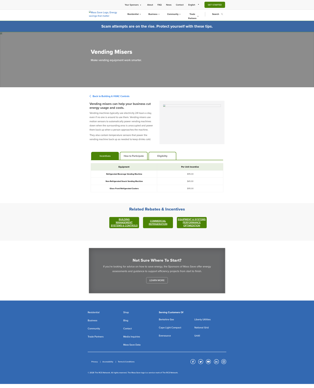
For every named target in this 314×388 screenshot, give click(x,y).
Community (172, 14)
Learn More (157, 280)
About (150, 4)
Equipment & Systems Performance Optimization (192, 222)
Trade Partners (192, 16)
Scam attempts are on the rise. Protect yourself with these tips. (157, 26)
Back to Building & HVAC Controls (111, 96)
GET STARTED (215, 4)
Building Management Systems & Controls (124, 222)
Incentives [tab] (105, 156)
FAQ (159, 4)
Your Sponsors (132, 4)
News (168, 4)
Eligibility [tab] (162, 156)
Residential (133, 14)
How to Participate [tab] (134, 156)
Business (152, 14)
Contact (180, 4)
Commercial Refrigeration (158, 223)
